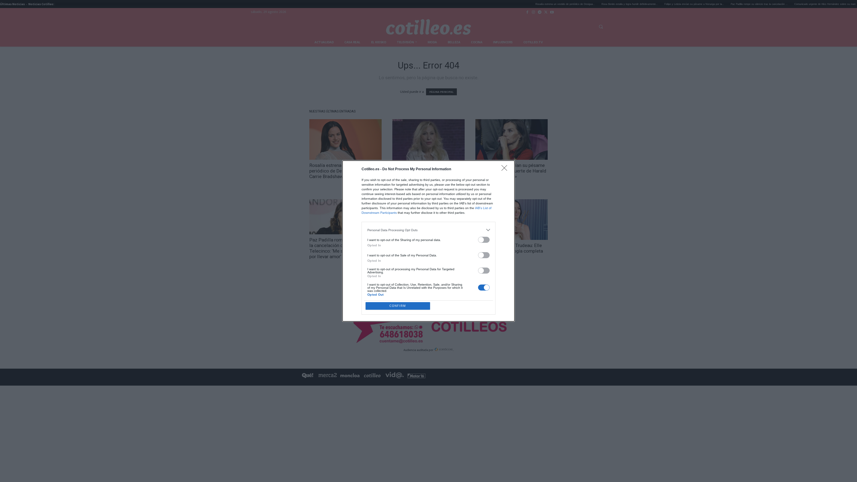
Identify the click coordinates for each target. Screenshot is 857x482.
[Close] (505, 169)
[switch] (484, 240)
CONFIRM (397, 305)
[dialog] (428, 241)
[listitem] (428, 230)
